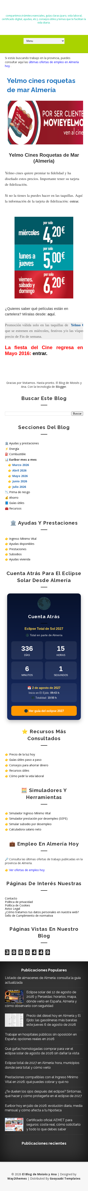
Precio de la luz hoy (22, 754)
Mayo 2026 (20, 476)
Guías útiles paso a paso (25, 760)
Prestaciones (17, 549)
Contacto (11, 898)
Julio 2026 (19, 487)
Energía (14, 449)
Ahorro (13, 497)
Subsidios (15, 554)
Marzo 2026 (20, 465)
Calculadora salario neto (25, 829)
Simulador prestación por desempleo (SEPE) (38, 818)
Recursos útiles (19, 770)
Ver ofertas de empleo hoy (27, 870)
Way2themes (17, 1178)
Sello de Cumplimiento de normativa (29, 915)
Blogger (61, 387)
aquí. (51, 314)
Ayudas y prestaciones (24, 443)
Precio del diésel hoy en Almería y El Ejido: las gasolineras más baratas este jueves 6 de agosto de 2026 (53, 1020)
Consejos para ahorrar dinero (28, 765)
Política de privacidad (19, 902)
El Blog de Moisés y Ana (44, 8)
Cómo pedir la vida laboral (26, 776)
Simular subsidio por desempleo (30, 824)
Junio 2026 (19, 481)
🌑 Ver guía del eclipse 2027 (44, 711)
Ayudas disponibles (21, 544)
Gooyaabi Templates (65, 1178)
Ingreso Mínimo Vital (22, 539)
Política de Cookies (17, 905)
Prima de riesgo (19, 492)
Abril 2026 (19, 470)
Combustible (17, 454)
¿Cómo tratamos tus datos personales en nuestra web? (42, 912)
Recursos (15, 508)
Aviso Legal (12, 909)
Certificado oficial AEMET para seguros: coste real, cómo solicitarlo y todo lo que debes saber (53, 1124)
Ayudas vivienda (19, 559)
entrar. (74, 201)
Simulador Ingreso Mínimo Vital (30, 813)
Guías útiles (16, 503)
